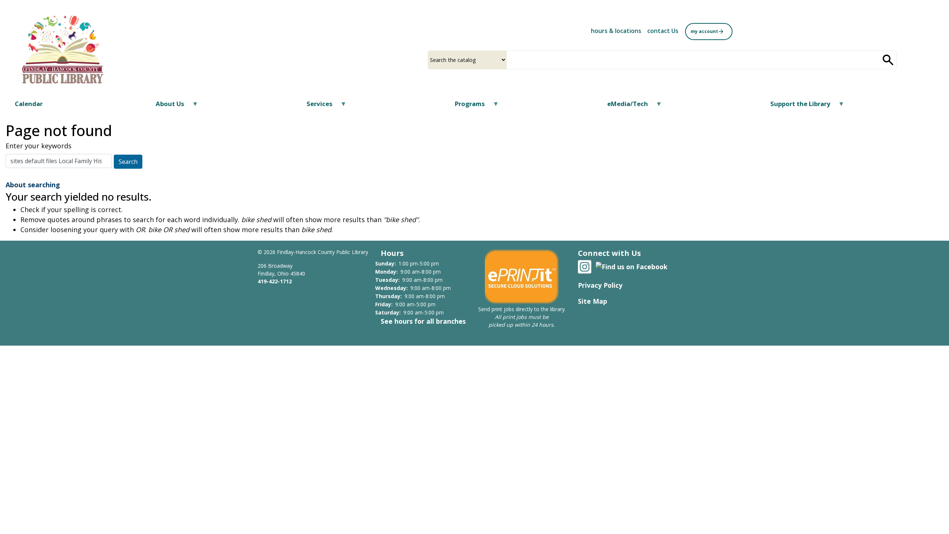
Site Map (592, 301)
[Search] (888, 60)
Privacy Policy (600, 285)
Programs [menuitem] (465, 106)
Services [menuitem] (315, 106)
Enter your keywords (39, 145)
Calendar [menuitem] (29, 103)
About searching (33, 184)
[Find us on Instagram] (584, 265)
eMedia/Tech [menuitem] (623, 106)
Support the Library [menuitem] (795, 106)
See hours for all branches (423, 321)
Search (128, 162)
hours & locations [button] (616, 31)
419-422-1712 (275, 281)
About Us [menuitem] (165, 106)
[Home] (62, 49)
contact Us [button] (662, 31)
